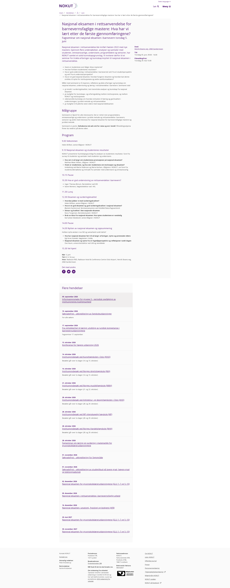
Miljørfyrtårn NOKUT (152, 576)
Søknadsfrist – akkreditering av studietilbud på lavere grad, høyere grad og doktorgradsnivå (95, 470)
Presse (147, 565)
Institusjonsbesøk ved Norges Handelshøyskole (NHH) (87, 428)
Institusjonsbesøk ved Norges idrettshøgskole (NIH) (86, 371)
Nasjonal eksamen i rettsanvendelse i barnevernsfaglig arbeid (91, 495)
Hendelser (70, 13)
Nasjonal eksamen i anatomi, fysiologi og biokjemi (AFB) (88, 507)
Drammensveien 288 (95, 563)
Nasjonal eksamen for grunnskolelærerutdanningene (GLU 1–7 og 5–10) (96, 484)
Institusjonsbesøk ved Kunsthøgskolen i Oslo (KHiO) (86, 356)
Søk (155, 6)
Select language (163, 2)
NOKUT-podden (150, 579)
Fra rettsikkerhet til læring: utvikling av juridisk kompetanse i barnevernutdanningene (90, 329)
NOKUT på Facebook (152, 583)
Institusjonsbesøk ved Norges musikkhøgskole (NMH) (87, 385)
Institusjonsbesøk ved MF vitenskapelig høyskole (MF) (87, 414)
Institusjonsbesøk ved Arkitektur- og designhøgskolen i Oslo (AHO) (93, 400)
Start (61, 13)
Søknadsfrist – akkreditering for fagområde (82, 457)
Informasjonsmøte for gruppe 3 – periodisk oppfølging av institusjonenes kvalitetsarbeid (89, 300)
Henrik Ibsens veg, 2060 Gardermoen (148, 49)
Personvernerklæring (152, 568)
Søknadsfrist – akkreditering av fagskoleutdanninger (87, 313)
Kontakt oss (63, 557)
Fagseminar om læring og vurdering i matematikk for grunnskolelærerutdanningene (87, 444)
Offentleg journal (151, 561)
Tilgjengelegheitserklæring (154, 572)
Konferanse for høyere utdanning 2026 (80, 345)
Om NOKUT (149, 554)
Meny (166, 6)
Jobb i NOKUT (149, 557)
